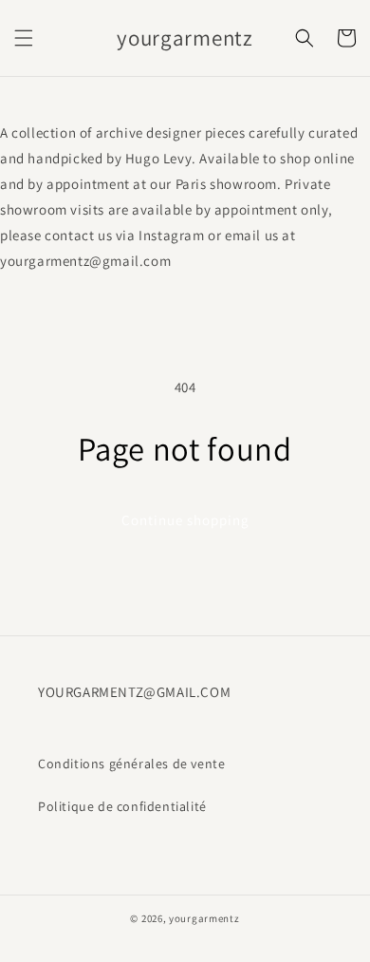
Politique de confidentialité (122, 806)
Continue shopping (185, 520)
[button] (24, 38)
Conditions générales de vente (131, 763)
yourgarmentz (204, 918)
